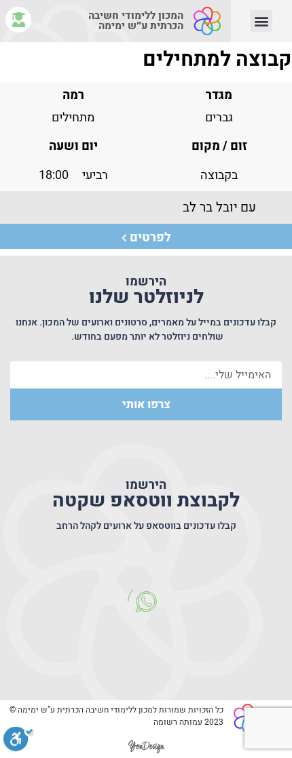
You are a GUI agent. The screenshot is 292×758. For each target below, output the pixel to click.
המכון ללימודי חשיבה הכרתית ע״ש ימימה (135, 20)
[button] (261, 20)
